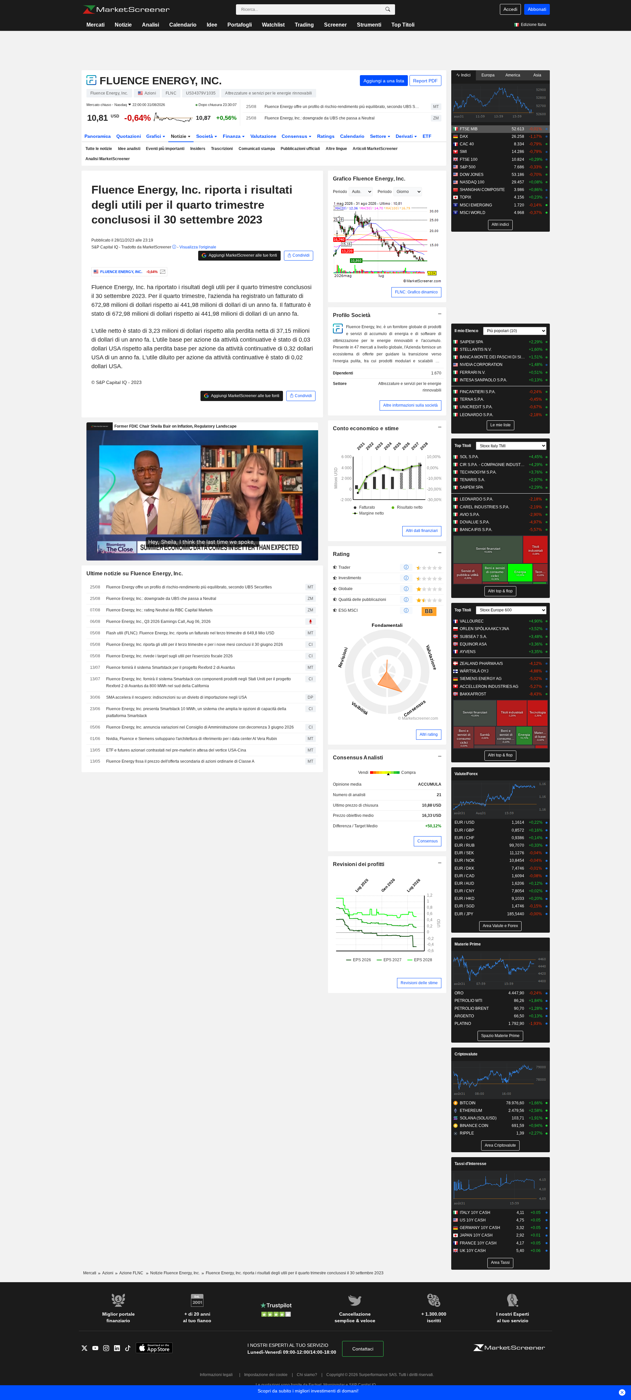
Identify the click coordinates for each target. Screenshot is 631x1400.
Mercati (95, 25)
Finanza (232, 136)
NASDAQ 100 (472, 182)
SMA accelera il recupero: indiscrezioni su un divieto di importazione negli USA (176, 697)
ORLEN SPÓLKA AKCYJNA (484, 628)
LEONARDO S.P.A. (476, 415)
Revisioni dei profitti (359, 864)
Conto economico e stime (366, 428)
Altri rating (429, 734)
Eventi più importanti (165, 148)
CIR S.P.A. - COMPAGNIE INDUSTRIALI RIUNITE (493, 464)
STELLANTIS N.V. (476, 349)
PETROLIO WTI (468, 1000)
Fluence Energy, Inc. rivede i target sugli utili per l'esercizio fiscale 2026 (169, 656)
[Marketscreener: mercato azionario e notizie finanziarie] (126, 9)
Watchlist (273, 25)
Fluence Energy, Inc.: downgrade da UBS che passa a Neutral (320, 118)
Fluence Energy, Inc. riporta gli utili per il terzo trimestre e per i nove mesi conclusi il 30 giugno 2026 (194, 644)
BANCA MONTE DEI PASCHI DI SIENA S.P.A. (493, 357)
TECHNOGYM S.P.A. (478, 472)
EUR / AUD (464, 883)
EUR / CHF (464, 838)
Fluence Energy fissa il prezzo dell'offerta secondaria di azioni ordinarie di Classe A (180, 761)
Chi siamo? (307, 1374)
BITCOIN (468, 1103)
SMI (463, 151)
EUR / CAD (465, 876)
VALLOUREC (472, 621)
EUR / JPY (464, 914)
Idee (212, 25)
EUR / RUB (465, 845)
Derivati (405, 136)
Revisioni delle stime (419, 983)
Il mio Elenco (466, 331)
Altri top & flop (500, 591)
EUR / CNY (465, 891)
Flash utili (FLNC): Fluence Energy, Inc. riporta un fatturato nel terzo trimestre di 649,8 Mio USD (190, 633)
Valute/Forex (466, 774)
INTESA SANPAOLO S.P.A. (483, 380)
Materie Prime (468, 944)
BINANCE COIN (474, 1125)
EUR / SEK (464, 853)
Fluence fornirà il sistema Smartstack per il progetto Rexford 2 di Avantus (170, 667)
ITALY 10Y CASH (475, 1212)
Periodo (340, 191)
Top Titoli (402, 25)
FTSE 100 (469, 159)
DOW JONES (471, 174)
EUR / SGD (465, 906)
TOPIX (465, 197)
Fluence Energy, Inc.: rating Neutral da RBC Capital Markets (159, 610)
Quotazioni (128, 136)
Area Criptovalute (500, 1145)
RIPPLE (467, 1133)
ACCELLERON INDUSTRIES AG (489, 686)
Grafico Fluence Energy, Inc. (369, 178)
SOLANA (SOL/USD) (478, 1118)
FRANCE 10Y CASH (478, 1243)
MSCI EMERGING (476, 205)
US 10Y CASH (473, 1220)
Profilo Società (352, 315)
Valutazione (263, 136)
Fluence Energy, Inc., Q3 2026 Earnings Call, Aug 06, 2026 (158, 621)
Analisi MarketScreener (107, 159)
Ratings (326, 136)
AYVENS (468, 651)
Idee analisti (129, 148)
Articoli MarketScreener (375, 148)
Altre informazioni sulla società (410, 405)
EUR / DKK (464, 868)
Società (205, 136)
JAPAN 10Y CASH (476, 1235)
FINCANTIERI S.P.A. (478, 392)
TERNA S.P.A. (472, 399)
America (512, 75)
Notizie (123, 25)
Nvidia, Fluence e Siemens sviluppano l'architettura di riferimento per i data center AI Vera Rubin (191, 738)
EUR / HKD (465, 898)
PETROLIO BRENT (472, 1008)
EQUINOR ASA (473, 644)
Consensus (295, 136)
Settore (378, 136)
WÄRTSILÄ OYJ (474, 671)
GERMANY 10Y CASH (480, 1227)
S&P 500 (468, 167)
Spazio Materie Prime (500, 1035)
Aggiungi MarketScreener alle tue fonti (242, 255)
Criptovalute (466, 1054)
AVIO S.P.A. (470, 514)
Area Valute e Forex (500, 925)
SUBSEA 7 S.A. (473, 636)
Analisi (150, 25)
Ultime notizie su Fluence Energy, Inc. (134, 573)
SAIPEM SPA (471, 342)
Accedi (510, 9)
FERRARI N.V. (472, 372)
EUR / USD (465, 822)
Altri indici (500, 224)
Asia (537, 75)
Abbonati (537, 9)
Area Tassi (500, 1262)
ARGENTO (464, 1016)
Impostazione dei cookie (266, 1374)
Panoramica (97, 136)
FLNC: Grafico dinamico (416, 292)
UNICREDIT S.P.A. (476, 407)
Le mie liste (500, 425)
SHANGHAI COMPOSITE (482, 189)
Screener (335, 25)
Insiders (197, 148)
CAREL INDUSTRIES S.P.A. (484, 507)
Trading (304, 25)
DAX (464, 136)
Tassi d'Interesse (470, 1163)
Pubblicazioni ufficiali (300, 148)
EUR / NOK (465, 860)
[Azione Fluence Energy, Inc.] (161, 271)
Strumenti (369, 25)
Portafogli (239, 25)
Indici (465, 75)
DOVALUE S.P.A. (475, 522)
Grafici (154, 136)
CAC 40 (467, 144)
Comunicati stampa (257, 148)
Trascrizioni (222, 148)
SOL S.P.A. (469, 457)
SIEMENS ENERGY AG (481, 678)
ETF (427, 136)
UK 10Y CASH (473, 1250)
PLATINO (463, 1023)
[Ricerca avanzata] (388, 9)
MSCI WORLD (472, 212)
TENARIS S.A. (472, 479)
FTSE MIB (469, 129)
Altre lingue (336, 148)
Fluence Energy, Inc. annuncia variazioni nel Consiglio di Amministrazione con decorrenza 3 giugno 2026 (200, 727)
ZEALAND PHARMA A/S (481, 663)
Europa (488, 75)
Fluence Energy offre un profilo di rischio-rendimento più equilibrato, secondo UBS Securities (342, 106)
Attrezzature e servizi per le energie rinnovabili (409, 387)
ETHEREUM (471, 1110)
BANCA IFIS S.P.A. (476, 529)
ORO (459, 993)
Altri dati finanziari (422, 530)
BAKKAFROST (473, 694)
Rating (341, 554)
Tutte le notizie (98, 148)
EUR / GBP (464, 830)
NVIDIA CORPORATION (481, 364)
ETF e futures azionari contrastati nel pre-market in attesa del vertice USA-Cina (176, 750)
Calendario (183, 25)
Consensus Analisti (358, 757)
